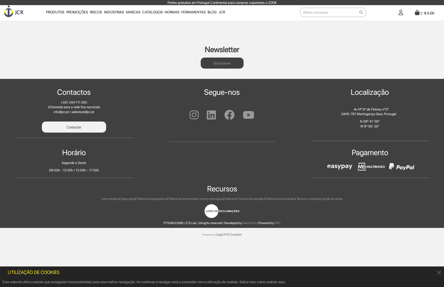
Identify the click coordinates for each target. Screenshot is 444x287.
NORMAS (172, 12)
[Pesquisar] (361, 12)
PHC (278, 223)
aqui (281, 282)
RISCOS (96, 12)
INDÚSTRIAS (114, 12)
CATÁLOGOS (152, 12)
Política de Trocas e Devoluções (244, 199)
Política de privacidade (280, 199)
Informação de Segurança (118, 199)
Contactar (74, 127)
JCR (222, 12)
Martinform (249, 223)
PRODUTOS (55, 12)
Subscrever (222, 63)
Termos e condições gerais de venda (320, 199)
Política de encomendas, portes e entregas (195, 199)
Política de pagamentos (151, 199)
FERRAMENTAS (193, 12)
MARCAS (133, 12)
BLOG (212, 12)
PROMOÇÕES (77, 12)
